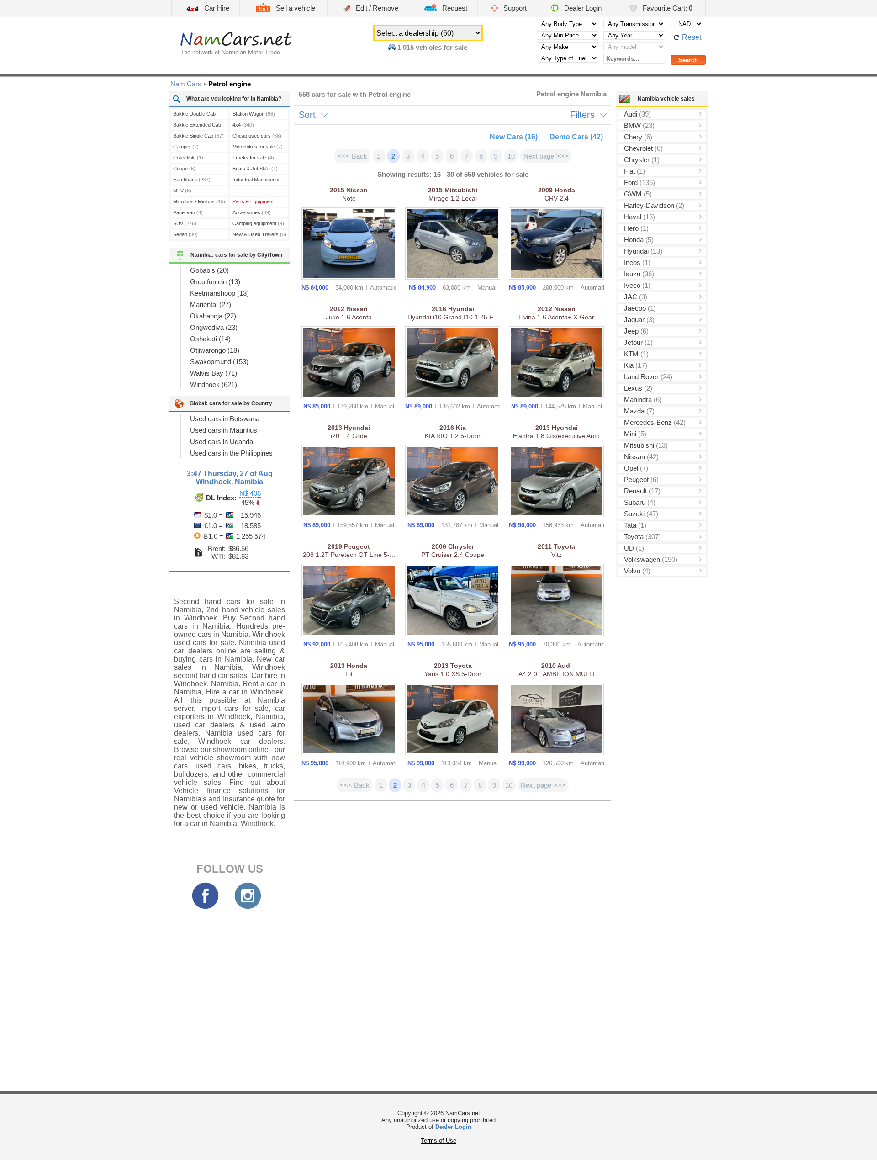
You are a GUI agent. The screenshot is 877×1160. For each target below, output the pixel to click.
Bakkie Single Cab (198, 135)
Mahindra (643, 399)
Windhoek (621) (213, 384)
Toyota (642, 536)
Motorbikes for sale (257, 146)
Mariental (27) (210, 304)
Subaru (639, 502)
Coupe (184, 168)
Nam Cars (185, 84)
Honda (639, 240)
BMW (639, 125)
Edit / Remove (376, 8)
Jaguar (639, 319)
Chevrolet (643, 148)
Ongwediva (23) (214, 327)
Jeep (636, 331)
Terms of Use (438, 1140)
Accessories (251, 212)
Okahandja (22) (213, 316)
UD (634, 548)
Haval (639, 217)
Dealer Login (582, 8)
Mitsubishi (646, 445)
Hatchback (192, 179)
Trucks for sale (253, 157)
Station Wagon (253, 114)
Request (453, 8)
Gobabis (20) (209, 270)
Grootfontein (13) (215, 282)
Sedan (185, 234)
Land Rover (648, 377)
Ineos (637, 262)
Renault (642, 491)
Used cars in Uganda (221, 441)
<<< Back (352, 156)
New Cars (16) (514, 137)
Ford (639, 182)
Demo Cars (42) (576, 137)
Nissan (641, 457)
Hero (636, 228)
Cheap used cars (256, 135)
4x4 (243, 124)
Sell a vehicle (294, 8)
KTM (636, 354)
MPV (182, 190)
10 (511, 156)
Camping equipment (258, 223)
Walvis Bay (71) (213, 373)
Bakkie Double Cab (194, 115)
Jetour (638, 342)
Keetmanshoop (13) (219, 293)
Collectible (188, 157)
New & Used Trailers (259, 234)
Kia (635, 365)
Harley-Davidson (654, 205)
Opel (636, 468)
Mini (635, 434)
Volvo (637, 571)
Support (514, 8)
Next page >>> (545, 156)
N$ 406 (250, 493)
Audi (637, 114)
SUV (184, 223)
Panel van (188, 212)
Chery (638, 137)
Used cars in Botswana (224, 419)
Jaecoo (640, 308)
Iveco (637, 285)
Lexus (638, 388)
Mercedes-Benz (655, 422)
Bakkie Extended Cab (197, 126)
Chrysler (642, 160)
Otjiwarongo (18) (214, 350)
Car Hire (215, 8)
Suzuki (641, 514)
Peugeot (641, 479)
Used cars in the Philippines (231, 453)
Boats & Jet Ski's (255, 168)
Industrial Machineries (256, 181)
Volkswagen (650, 559)
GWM (638, 194)
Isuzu (639, 274)
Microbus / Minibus (199, 201)
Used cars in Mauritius (223, 430)
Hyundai (643, 251)
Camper (186, 146)
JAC (635, 297)
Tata (635, 525)
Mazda (639, 411)
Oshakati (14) (210, 339)
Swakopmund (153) (219, 361)
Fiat (634, 171)
